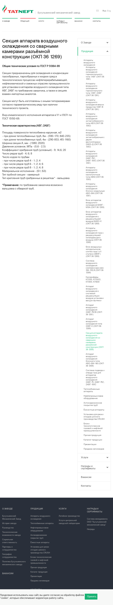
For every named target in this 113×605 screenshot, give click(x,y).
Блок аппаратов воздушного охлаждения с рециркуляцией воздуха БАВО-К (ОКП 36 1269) (94, 218)
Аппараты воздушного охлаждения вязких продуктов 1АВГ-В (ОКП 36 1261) (95, 104)
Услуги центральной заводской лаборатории (69, 521)
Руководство (8, 528)
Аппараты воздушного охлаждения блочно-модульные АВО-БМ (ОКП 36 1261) (95, 190)
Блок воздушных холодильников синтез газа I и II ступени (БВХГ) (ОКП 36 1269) (94, 251)
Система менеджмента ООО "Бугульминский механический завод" (97, 522)
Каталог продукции (93, 440)
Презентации (90, 444)
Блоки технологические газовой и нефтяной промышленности (93, 427)
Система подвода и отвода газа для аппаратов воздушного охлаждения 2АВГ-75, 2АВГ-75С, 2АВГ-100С (95, 377)
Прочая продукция (92, 435)
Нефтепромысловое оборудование (93, 397)
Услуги (41, 21)
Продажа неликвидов (94, 449)
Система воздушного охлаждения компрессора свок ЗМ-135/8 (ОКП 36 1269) (95, 267)
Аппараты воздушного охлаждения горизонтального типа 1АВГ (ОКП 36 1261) (95, 73)
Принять (91, 596)
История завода (9, 523)
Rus (104, 11)
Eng (109, 11)
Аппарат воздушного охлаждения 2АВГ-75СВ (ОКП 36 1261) (94, 310)
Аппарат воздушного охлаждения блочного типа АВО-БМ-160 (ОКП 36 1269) (95, 360)
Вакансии (78, 21)
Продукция (24, 21)
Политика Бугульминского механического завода (14, 563)
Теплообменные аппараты (92, 390)
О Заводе (6, 21)
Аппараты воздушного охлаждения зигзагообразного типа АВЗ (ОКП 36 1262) (94, 120)
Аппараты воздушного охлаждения (89, 62)
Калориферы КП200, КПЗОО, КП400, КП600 (93, 279)
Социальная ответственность (9, 541)
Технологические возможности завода (11, 533)
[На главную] (18, 9)
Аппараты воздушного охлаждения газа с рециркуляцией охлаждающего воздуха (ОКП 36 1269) (95, 235)
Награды (91, 529)
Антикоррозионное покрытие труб (93, 404)
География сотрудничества (9, 555)
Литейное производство (69, 516)
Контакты (96, 21)
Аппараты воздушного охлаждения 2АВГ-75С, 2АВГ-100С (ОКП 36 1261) (95, 157)
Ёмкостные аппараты (94, 410)
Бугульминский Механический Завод (11, 517)
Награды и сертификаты (61, 22)
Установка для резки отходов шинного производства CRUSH (94, 416)
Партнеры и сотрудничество (9, 548)
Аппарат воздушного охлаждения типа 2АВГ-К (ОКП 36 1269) (94, 324)
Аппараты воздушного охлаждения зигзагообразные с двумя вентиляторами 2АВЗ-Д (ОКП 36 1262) (95, 138)
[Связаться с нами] (97, 11)
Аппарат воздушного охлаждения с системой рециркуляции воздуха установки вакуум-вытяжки (95, 293)
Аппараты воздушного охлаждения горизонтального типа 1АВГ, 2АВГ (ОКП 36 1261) (94, 89)
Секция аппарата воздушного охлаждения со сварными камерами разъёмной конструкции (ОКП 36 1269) (95, 341)
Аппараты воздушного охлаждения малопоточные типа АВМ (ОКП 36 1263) (95, 173)
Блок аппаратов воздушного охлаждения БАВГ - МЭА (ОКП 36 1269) (95, 203)
